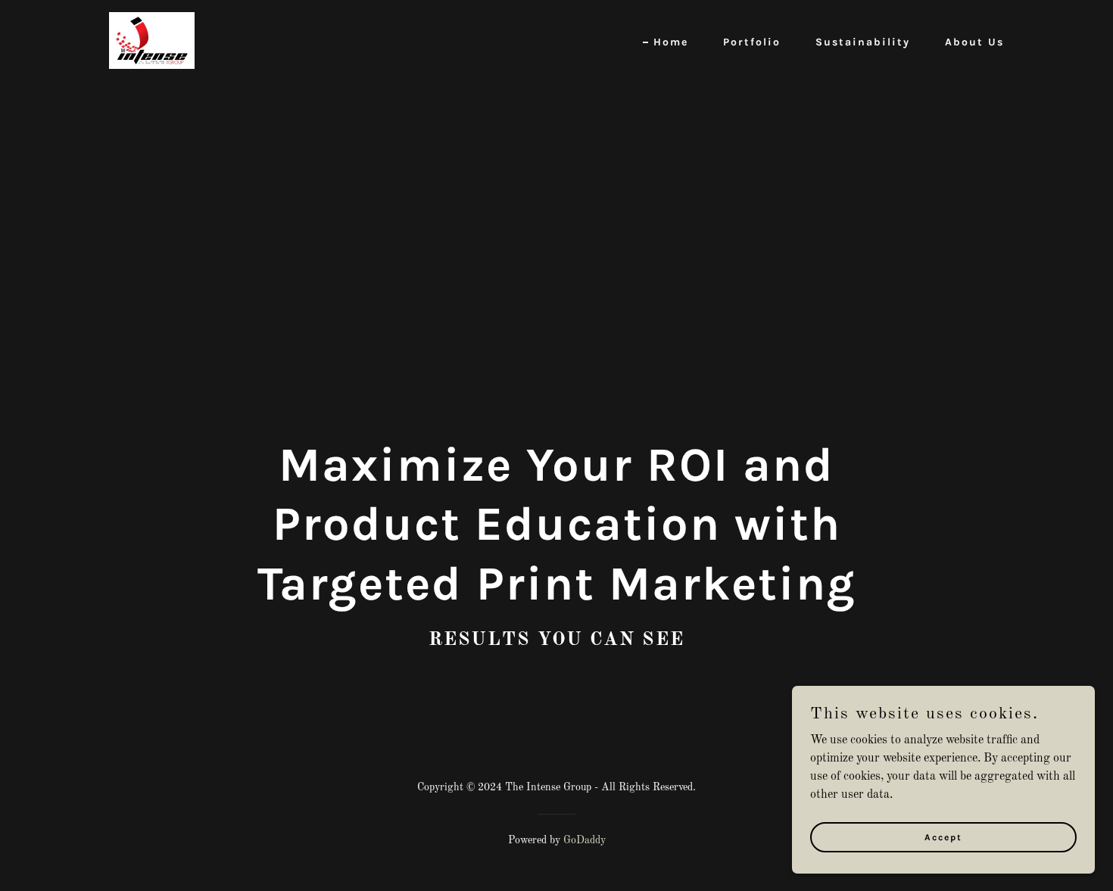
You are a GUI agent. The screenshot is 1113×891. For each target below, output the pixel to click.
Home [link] (670, 42)
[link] (152, 40)
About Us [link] (974, 42)
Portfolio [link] (752, 42)
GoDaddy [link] (584, 840)
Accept (943, 836)
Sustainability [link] (862, 42)
